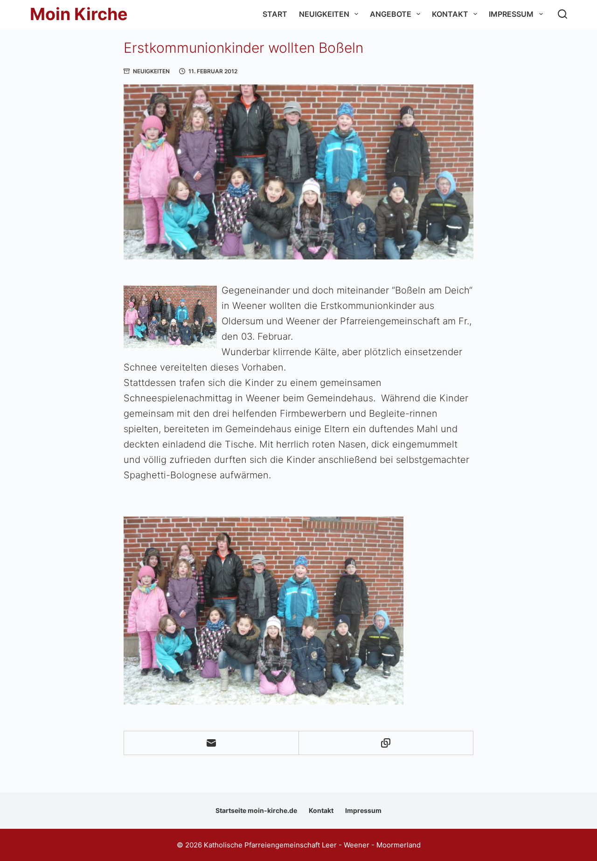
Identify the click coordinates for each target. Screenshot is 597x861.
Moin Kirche (79, 14)
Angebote (390, 14)
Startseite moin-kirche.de (256, 810)
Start (275, 14)
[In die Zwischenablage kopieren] (386, 743)
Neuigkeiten (324, 14)
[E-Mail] (211, 743)
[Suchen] (562, 14)
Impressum (511, 14)
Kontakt (450, 14)
